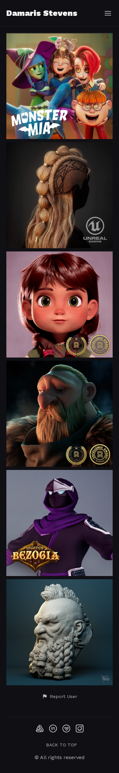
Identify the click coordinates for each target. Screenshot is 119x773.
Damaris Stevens (41, 13)
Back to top (61, 744)
